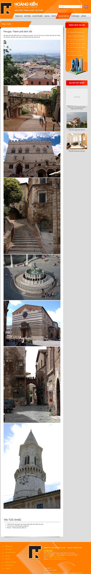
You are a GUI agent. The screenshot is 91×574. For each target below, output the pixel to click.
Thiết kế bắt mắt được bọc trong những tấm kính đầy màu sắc (25, 524)
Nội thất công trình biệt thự (78, 47)
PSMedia (79, 573)
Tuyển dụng (75, 16)
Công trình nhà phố (75, 51)
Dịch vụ (47, 16)
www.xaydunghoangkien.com (57, 559)
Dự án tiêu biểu (38, 16)
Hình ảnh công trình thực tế (78, 39)
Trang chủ (18, 16)
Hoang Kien (57, 573)
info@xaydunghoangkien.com (56, 557)
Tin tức (53, 16)
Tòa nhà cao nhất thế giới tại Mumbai (18, 526)
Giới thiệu (27, 16)
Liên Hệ (83, 16)
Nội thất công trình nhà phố (78, 43)
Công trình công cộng (76, 55)
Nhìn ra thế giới (63, 16)
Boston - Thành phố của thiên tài (16, 527)
